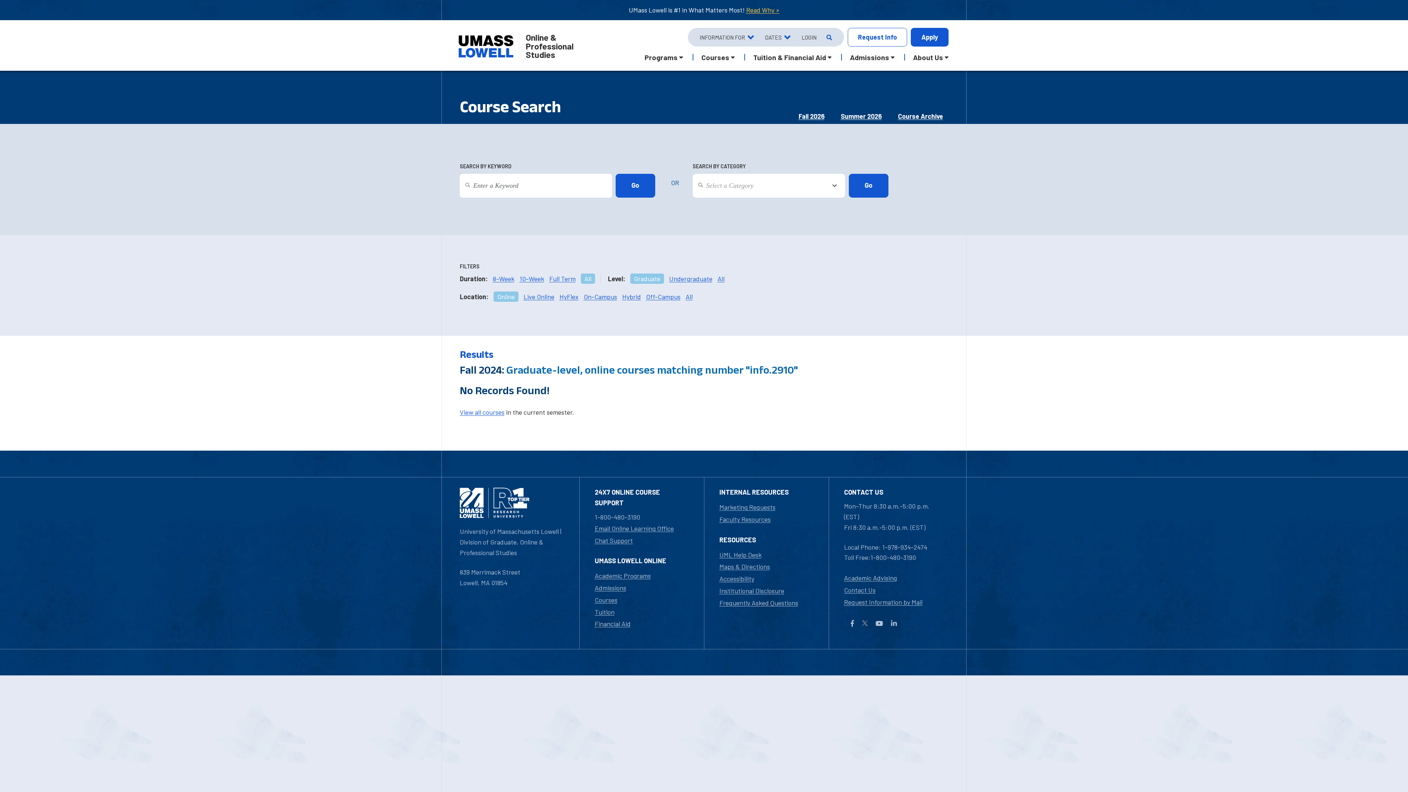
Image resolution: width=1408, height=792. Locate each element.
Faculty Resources (745, 519)
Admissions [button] (869, 57)
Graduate (647, 279)
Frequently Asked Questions (758, 603)
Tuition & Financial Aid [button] (789, 57)
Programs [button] (661, 57)
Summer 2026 (861, 116)
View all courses (482, 412)
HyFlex (569, 297)
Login (809, 37)
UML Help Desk (740, 555)
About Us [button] (928, 57)
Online (506, 297)
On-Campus (600, 297)
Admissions (610, 588)
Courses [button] (715, 57)
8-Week (503, 279)
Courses (606, 600)
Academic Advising (870, 578)
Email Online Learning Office (634, 528)
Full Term (562, 279)
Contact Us (860, 590)
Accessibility (736, 579)
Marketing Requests (747, 507)
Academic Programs (623, 576)
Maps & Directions (744, 566)
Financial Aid (613, 624)
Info (877, 37)
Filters (470, 266)
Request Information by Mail (883, 602)
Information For (722, 37)
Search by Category (719, 166)
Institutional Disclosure (751, 591)
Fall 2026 (812, 116)
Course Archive (920, 116)
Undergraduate (690, 279)
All (587, 279)
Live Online (539, 297)
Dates (773, 37)
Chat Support (614, 540)
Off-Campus (663, 297)
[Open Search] (828, 37)
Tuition (605, 612)
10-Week (532, 279)
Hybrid (631, 297)
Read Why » (763, 10)
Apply (929, 37)
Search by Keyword (485, 166)
